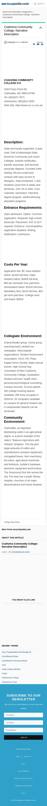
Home (18, 756)
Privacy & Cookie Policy (23, 778)
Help (23, 764)
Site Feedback (23, 771)
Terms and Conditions (23, 786)
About (19, 552)
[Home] (15, 3)
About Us (27, 756)
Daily (23, 793)
